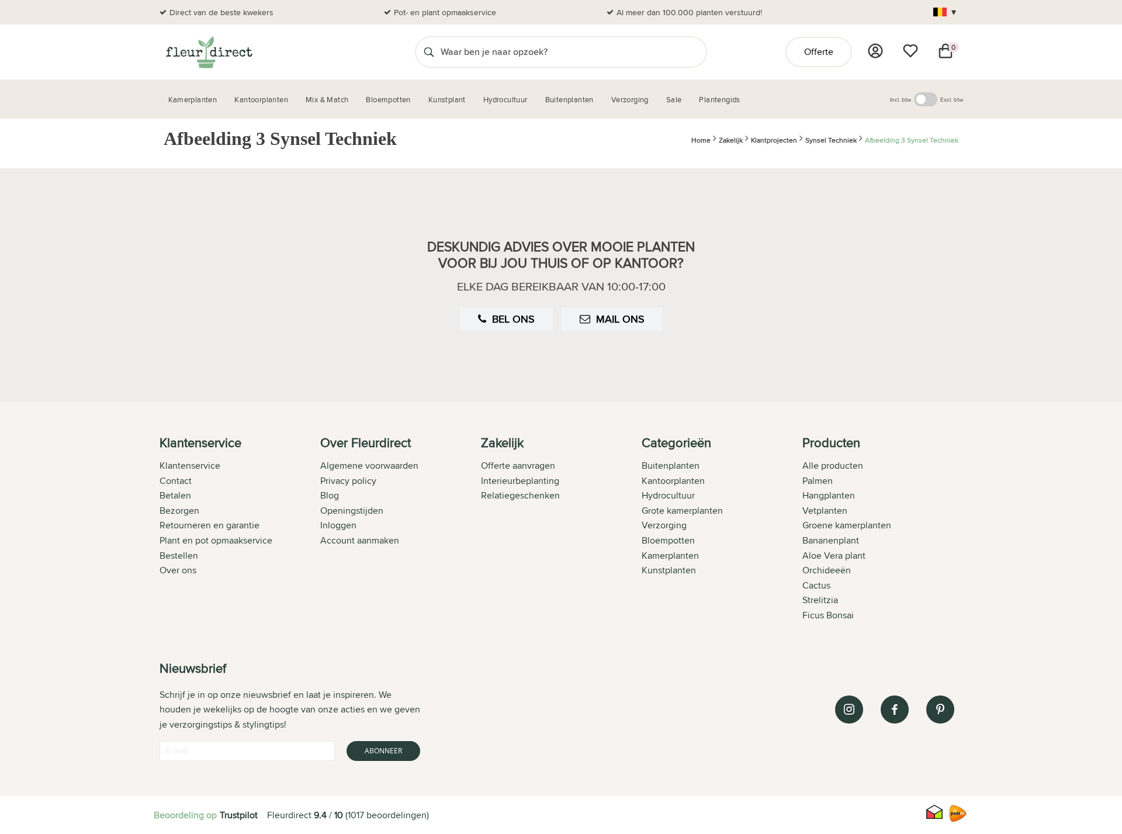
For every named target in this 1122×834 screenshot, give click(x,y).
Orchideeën (826, 570)
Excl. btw (951, 99)
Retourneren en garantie (209, 525)
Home (701, 140)
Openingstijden (351, 510)
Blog (329, 495)
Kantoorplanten (673, 480)
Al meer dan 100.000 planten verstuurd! (689, 12)
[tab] (240, 530)
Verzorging (664, 525)
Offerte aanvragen (518, 465)
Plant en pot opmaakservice (216, 540)
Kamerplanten (670, 555)
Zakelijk (731, 140)
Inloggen (338, 525)
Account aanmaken (359, 540)
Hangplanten (828, 495)
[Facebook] (895, 709)
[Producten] (875, 51)
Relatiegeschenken (520, 495)
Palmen (817, 480)
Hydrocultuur (668, 495)
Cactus (816, 585)
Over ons (178, 570)
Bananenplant (830, 540)
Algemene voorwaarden (369, 465)
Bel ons (513, 319)
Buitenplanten (670, 465)
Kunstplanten (669, 570)
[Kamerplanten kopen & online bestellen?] (208, 52)
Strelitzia (820, 600)
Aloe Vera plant (833, 555)
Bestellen (179, 555)
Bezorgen (179, 510)
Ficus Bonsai (828, 615)
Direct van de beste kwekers (221, 12)
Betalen (175, 495)
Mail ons (620, 319)
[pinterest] (940, 709)
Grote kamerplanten (682, 510)
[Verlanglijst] (910, 51)
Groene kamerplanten (846, 525)
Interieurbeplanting (520, 480)
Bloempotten (668, 540)
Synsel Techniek (831, 140)
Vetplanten (824, 510)
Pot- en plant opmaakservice (445, 12)
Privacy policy (348, 480)
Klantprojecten (774, 140)
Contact (176, 480)
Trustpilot (239, 815)
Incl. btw (900, 99)
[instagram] (849, 709)
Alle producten (832, 465)
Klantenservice (190, 465)
